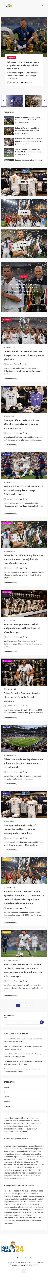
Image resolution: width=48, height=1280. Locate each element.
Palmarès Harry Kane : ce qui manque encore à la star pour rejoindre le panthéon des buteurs (23, 559)
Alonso (13, 82)
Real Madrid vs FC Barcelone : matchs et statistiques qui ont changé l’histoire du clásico (23, 490)
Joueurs (24, 277)
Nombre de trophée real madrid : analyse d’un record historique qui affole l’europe (22, 628)
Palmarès (7, 523)
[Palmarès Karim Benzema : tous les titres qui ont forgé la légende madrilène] (24, 672)
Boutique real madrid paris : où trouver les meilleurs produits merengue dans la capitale (20, 829)
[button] (3, 101)
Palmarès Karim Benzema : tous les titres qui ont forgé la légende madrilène (22, 697)
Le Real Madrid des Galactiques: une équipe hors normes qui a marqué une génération (24, 355)
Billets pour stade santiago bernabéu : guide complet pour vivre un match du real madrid (24, 763)
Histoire (6, 793)
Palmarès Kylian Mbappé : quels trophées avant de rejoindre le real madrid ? (23, 65)
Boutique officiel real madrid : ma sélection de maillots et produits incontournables (21, 424)
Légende (11, 57)
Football (6, 388)
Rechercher (9, 1015)
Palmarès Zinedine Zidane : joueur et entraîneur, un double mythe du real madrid (28, 141)
